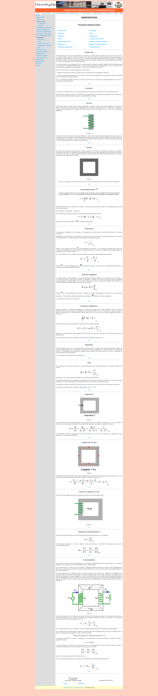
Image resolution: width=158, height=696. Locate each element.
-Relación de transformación (98, 44)
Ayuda (65, 683)
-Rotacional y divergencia (43, 31)
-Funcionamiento (94, 47)
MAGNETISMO (46, 13)
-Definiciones (40, 19)
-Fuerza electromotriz (64, 41)
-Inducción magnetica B (64, 47)
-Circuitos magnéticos (42, 51)
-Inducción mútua (41, 49)
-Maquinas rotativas (42, 55)
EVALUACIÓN (86, 13)
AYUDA (116, 13)
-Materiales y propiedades (43, 27)
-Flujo (91, 33)
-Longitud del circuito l (96, 38)
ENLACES (108, 13)
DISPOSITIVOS (73, 13)
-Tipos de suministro (43, 43)
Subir (89, 83)
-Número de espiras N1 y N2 (97, 41)
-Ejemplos (39, 25)
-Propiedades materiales (44, 45)
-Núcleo (59, 38)
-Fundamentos (41, 23)
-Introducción (61, 30)
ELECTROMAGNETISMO (59, 13)
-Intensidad (92, 30)
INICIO (38, 13)
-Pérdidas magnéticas (42, 29)
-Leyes (39, 41)
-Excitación (60, 33)
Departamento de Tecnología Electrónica (73, 687)
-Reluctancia (61, 44)
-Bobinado (60, 36)
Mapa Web (81, 683)
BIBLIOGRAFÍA (97, 13)
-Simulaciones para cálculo (44, 33)
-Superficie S (93, 36)
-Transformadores (41, 57)
